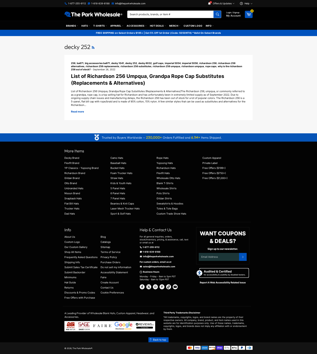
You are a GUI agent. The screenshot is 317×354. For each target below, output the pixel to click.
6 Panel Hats (117, 193)
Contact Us (107, 287)
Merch (174, 25)
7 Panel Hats (117, 198)
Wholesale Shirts (166, 188)
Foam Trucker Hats (121, 173)
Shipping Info (72, 262)
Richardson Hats (166, 168)
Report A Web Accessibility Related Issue (223, 282)
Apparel (116, 25)
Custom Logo (193, 25)
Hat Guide (70, 282)
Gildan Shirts (164, 198)
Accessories (136, 25)
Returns (69, 287)
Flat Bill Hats (71, 203)
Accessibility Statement (114, 272)
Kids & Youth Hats (120, 183)
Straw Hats (116, 178)
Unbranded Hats (73, 188)
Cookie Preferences (112, 292)
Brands (71, 25)
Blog (103, 236)
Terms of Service (111, 252)
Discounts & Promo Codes (79, 292)
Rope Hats (163, 157)
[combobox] (174, 14)
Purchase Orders (110, 262)
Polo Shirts (163, 193)
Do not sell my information (116, 267)
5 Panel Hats (117, 188)
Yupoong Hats (165, 163)
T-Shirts (99, 25)
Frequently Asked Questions (81, 257)
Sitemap (105, 247)
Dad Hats (69, 213)
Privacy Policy (109, 257)
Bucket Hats (117, 168)
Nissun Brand (72, 193)
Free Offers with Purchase (79, 297)
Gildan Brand (72, 178)
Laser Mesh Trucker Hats (125, 208)
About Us (69, 236)
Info (209, 25)
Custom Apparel (211, 157)
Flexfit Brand (71, 163)
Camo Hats (116, 157)
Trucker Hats (71, 208)
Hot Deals (157, 25)
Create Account (110, 282)
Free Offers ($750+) (214, 173)
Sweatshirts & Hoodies (170, 203)
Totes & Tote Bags (167, 208)
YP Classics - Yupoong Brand (81, 168)
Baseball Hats (118, 163)
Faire (103, 277)
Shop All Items (72, 252)
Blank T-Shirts (165, 183)
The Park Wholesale (81, 348)
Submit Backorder (74, 272)
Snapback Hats (73, 198)
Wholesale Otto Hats (168, 178)
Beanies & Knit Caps (122, 203)
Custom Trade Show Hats (171, 213)
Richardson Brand (74, 173)
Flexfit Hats (163, 173)
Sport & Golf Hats (120, 213)
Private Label (210, 163)
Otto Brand (70, 183)
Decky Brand (71, 157)
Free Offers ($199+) (214, 168)
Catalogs (106, 241)
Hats (84, 25)
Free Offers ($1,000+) (215, 178)
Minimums (70, 277)
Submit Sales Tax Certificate (81, 267)
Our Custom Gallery (75, 247)
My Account (233, 14)
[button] (158, 339)
